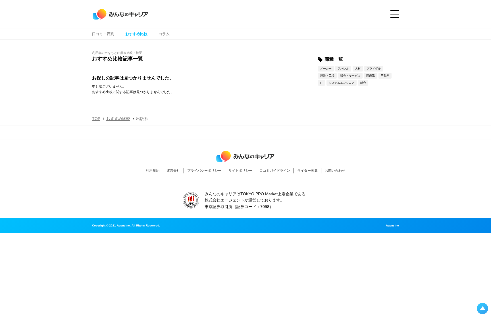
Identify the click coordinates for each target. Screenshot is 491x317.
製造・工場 (327, 75)
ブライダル (374, 68)
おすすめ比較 (136, 34)
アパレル (343, 68)
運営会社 (173, 171)
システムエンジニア (341, 82)
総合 (363, 82)
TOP (96, 119)
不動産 (385, 75)
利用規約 (152, 171)
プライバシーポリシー (204, 171)
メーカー (326, 68)
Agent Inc (392, 225)
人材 (358, 68)
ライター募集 (307, 171)
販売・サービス (350, 75)
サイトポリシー (240, 171)
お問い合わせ (335, 171)
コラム (164, 34)
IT (321, 82)
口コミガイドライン (274, 171)
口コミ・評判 (103, 34)
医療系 (370, 75)
